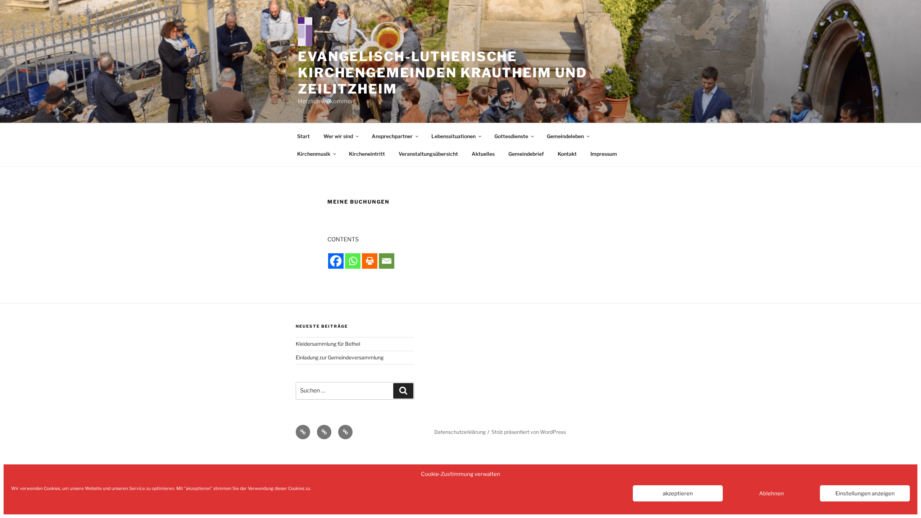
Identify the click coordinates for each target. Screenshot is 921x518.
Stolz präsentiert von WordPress (528, 432)
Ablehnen (771, 493)
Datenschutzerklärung (460, 432)
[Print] (369, 261)
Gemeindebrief (526, 154)
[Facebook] (336, 261)
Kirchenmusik (313, 154)
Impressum (603, 154)
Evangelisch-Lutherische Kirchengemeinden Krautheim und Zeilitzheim (442, 73)
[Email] (386, 261)
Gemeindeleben (565, 136)
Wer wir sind (338, 136)
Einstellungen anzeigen (865, 493)
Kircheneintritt (367, 154)
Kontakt (567, 154)
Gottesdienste (511, 136)
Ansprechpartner (392, 136)
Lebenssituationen (453, 136)
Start (303, 136)
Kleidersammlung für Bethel (328, 344)
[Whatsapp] (352, 261)
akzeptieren (678, 493)
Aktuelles (483, 154)
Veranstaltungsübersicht (428, 154)
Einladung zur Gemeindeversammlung (340, 357)
